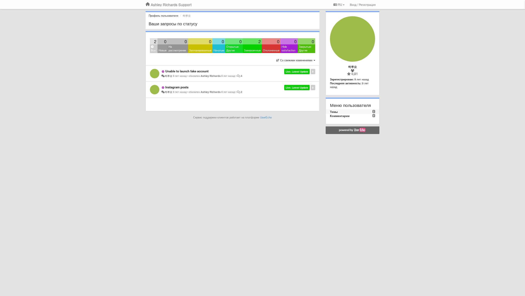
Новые (163, 50)
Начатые (218, 50)
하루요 (168, 76)
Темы (334, 112)
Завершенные (252, 50)
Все (153, 50)
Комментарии (340, 116)
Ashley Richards (211, 76)
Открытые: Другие (232, 48)
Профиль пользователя (163, 15)
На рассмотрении (177, 48)
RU (340, 4)
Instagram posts (176, 87)
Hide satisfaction (288, 48)
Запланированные (200, 50)
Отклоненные (271, 50)
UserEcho (266, 117)
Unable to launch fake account (187, 71)
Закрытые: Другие (305, 48)
